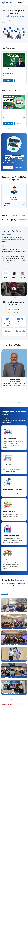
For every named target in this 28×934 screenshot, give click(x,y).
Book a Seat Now (14, 485)
